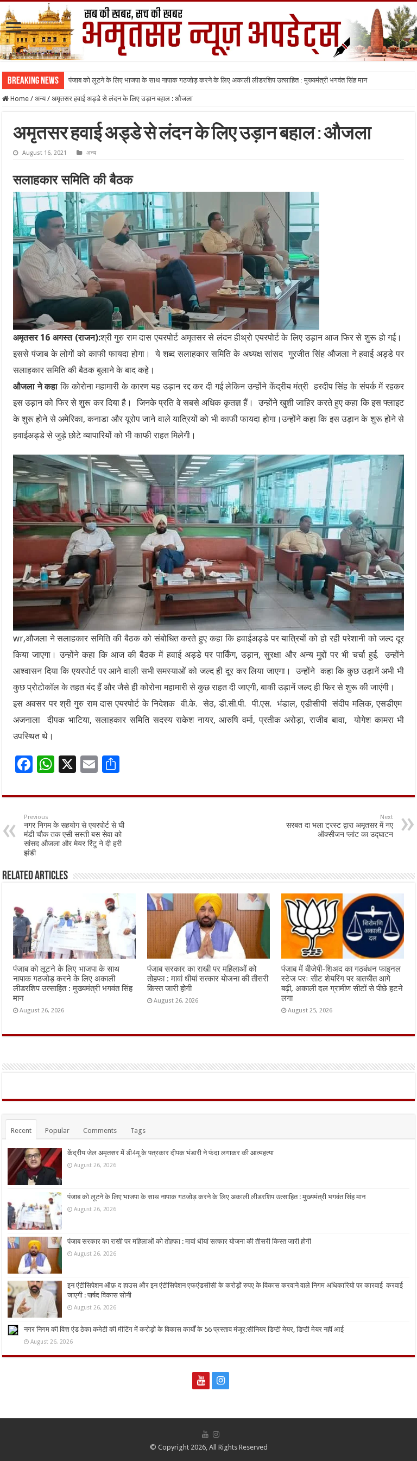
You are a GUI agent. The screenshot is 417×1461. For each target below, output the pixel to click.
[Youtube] (201, 1380)
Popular (57, 1130)
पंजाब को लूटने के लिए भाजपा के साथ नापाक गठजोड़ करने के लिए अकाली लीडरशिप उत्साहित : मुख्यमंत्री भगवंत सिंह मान (217, 80)
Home (19, 99)
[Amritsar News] (208, 31)
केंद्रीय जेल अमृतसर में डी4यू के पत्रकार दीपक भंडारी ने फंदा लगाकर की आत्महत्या (170, 1153)
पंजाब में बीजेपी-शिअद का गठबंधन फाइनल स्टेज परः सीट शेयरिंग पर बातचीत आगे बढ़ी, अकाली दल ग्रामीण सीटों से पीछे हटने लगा (342, 983)
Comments (100, 1130)
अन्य (40, 99)
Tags (138, 1130)
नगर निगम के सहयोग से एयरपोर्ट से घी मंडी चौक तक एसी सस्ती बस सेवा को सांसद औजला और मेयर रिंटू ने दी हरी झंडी (74, 835)
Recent (21, 1130)
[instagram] (220, 1380)
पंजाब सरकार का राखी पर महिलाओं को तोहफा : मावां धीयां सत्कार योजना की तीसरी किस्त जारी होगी (207, 978)
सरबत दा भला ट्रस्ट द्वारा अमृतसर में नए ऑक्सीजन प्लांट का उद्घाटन (339, 826)
